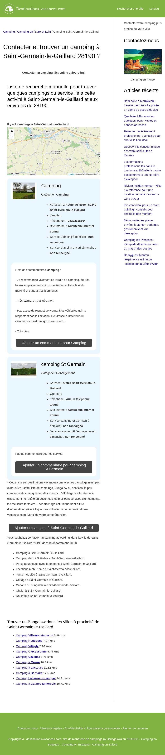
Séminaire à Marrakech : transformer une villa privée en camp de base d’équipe (141, 105)
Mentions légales (51, 728)
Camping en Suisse (104, 744)
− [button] (12, 136)
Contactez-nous (27, 728)
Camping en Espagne (76, 744)
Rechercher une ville (130, 8)
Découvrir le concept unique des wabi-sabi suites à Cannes (142, 151)
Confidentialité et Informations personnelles (92, 728)
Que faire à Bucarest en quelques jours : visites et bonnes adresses (140, 121)
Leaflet (71, 174)
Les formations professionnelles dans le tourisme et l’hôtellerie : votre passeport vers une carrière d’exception (142, 170)
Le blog (154, 8)
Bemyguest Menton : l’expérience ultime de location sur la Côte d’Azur (141, 259)
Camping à (28, 662)
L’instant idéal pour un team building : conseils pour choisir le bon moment (141, 209)
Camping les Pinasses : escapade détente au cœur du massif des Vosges (141, 244)
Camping (9, 31)
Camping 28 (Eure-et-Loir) (34, 31)
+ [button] (12, 131)
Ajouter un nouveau (135, 728)
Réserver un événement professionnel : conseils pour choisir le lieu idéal (142, 136)
